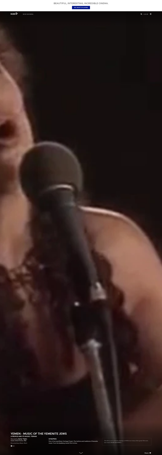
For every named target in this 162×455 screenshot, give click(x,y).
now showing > (116, 442)
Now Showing (28, 14)
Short (25, 443)
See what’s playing (81, 7)
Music (21, 443)
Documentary (15, 443)
